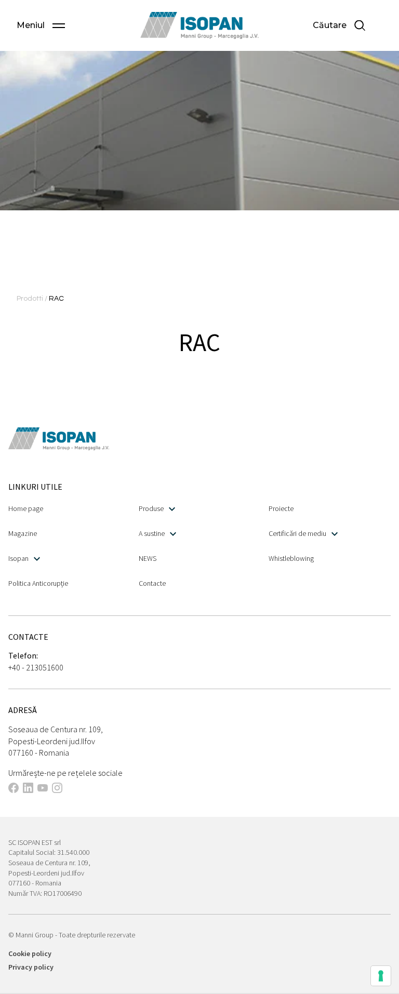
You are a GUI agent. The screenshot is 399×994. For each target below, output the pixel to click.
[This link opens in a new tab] (13, 789)
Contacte (152, 583)
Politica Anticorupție (38, 583)
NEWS (147, 558)
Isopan (18, 558)
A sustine (152, 533)
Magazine (22, 533)
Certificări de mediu (297, 533)
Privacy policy (31, 967)
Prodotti (31, 298)
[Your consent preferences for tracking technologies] (381, 976)
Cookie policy (29, 953)
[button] (40, 25)
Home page (25, 508)
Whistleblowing (291, 558)
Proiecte (281, 508)
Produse (151, 508)
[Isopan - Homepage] (200, 25)
